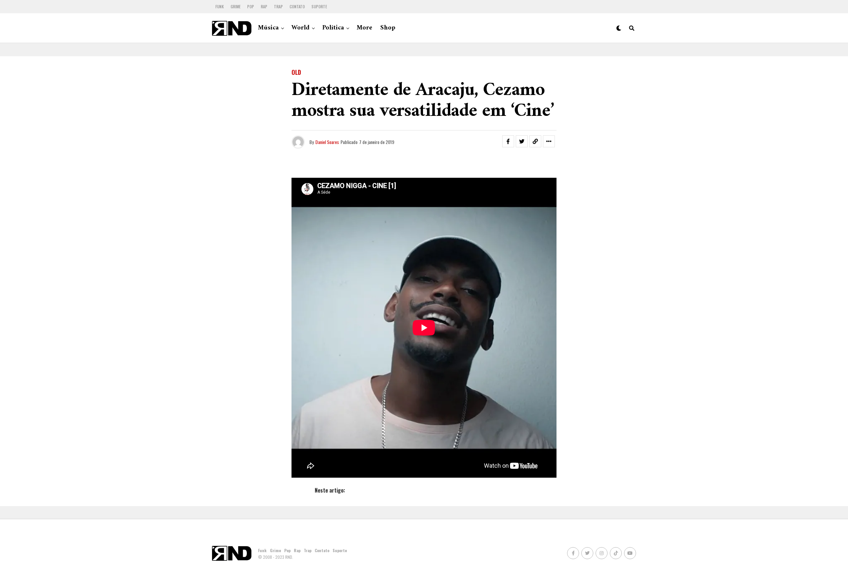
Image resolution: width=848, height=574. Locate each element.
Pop (250, 6)
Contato (297, 6)
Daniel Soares (327, 141)
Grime (235, 6)
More (364, 28)
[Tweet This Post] (522, 141)
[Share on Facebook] (508, 141)
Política (333, 28)
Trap (278, 6)
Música (268, 28)
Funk (219, 6)
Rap (264, 6)
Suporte (319, 6)
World (300, 28)
